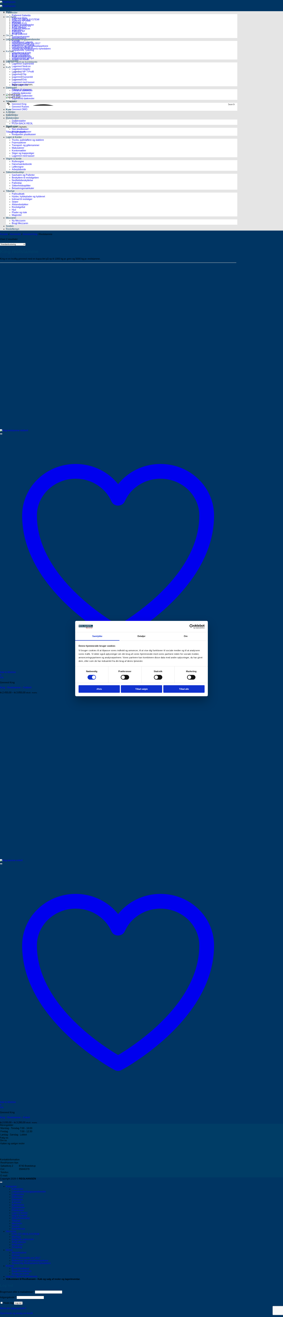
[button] (21, 62)
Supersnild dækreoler (23, 98)
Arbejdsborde (19, 169)
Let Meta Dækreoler (22, 96)
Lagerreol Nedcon (21, 66)
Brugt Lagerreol (20, 85)
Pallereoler (11, 12)
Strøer (15, 202)
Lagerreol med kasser (23, 82)
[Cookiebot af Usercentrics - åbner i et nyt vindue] (192, 626)
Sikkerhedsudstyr (15, 172)
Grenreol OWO (19, 109)
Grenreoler (15, 234)
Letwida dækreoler (21, 93)
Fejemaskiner (19, 142)
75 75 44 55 (25, 1172)
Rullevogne (18, 161)
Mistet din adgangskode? (13, 1308)
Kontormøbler (19, 150)
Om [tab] (185, 636)
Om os (9, 1250)
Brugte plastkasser (21, 131)
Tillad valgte (141, 689)
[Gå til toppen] (1, 1182)
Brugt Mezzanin (20, 223)
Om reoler (11, 17)
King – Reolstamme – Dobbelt (15, 687)
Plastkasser (12, 126)
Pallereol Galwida (21, 15)
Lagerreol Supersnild (23, 63)
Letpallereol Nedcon (22, 47)
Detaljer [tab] (142, 636)
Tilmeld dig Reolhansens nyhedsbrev (31, 1263)
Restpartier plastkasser (24, 134)
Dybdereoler (18, 1207)
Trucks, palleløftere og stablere (28, 140)
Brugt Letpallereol (21, 55)
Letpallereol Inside (21, 53)
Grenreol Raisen (20, 106)
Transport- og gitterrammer (25, 145)
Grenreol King (19, 104)
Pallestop (17, 183)
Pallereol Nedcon (21, 28)
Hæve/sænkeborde (22, 164)
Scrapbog (17, 1247)
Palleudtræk (18, 194)
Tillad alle (184, 689)
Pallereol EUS (19, 23)
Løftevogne (18, 166)
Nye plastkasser (20, 129)
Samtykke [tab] (97, 636)
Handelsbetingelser (10, 1153)
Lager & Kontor (14, 137)
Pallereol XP (18, 31)
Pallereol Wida (19, 18)
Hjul (14, 209)
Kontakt (16, 40)
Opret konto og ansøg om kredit (16, 1313)
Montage (16, 1236)
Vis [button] (1, 677)
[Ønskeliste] (1, 433)
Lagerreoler (12, 61)
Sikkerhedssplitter (21, 185)
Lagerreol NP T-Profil (23, 71)
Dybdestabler (19, 121)
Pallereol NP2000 (21, 20)
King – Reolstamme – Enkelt (15, 1117)
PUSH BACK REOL (22, 123)
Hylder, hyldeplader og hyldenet (28, 196)
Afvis (99, 689)
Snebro (10, 226)
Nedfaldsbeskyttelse (22, 180)
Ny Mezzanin (18, 220)
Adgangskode (8, 1297)
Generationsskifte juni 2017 (26, 1258)
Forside (4, 234)
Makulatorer (18, 148)
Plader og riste (19, 212)
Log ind (18, 1303)
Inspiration (17, 1244)
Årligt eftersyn (19, 1242)
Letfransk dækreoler (22, 90)
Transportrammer (21, 36)
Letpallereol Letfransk (23, 45)
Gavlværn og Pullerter (23, 175)
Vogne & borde (14, 158)
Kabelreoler (18, 1205)
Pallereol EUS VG (21, 26)
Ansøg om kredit (20, 1274)
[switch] (125, 677)
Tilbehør (10, 191)
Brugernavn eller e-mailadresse (17, 1292)
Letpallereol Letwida (22, 42)
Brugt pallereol (19, 34)
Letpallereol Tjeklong (23, 50)
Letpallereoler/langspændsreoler (23, 39)
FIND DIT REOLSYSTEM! (25, 1234)
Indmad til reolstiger (22, 199)
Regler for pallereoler (23, 1239)
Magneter (17, 215)
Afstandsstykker (20, 204)
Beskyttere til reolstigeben (25, 177)
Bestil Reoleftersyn (22, 1271)
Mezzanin (11, 218)
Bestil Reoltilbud (20, 1268)
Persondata (6, 1156)
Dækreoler (11, 87)
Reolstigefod (18, 207)
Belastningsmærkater (23, 188)
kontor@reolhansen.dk (31, 1175)
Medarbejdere (7, 1146)
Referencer (6, 1150)
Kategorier (11, 1186)
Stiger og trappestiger (23, 153)
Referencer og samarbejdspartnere (30, 1260)
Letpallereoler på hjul (23, 58)
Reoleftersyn (12, 229)
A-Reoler (16, 1202)
